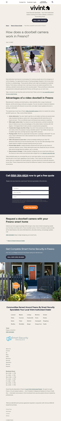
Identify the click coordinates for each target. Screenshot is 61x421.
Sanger (29, 324)
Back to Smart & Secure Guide (16, 241)
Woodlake (21, 324)
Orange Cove (38, 324)
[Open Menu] (6, 2)
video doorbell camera (32, 111)
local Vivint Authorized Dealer (33, 389)
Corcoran (21, 318)
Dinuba (45, 318)
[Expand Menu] (26, 10)
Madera (21, 314)
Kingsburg (46, 321)
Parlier (12, 318)
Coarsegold (38, 321)
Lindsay (29, 314)
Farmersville (30, 318)
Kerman (45, 314)
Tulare (20, 321)
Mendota (37, 314)
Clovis (36, 318)
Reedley (13, 324)
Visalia (44, 324)
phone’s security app (49, 153)
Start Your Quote (30, 207)
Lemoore (13, 314)
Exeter (12, 321)
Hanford (29, 321)
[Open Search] (52, 2)
